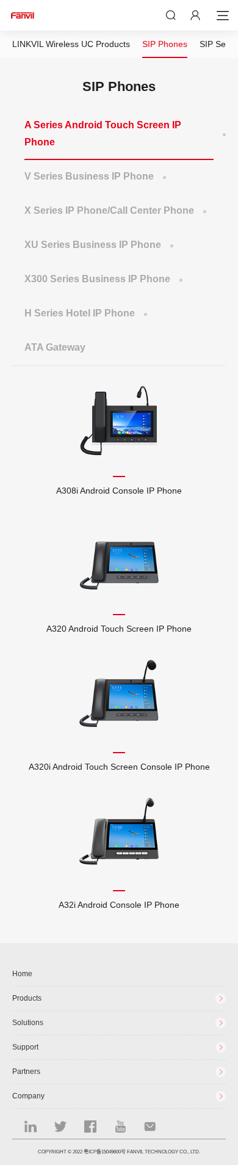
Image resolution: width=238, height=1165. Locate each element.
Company (28, 1096)
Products (26, 998)
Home (22, 974)
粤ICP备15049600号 (105, 1152)
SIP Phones (164, 44)
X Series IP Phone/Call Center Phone (109, 210)
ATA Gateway (54, 347)
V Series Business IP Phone (89, 176)
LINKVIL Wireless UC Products (71, 44)
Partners (26, 1071)
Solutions (27, 1022)
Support (25, 1047)
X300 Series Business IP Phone (97, 279)
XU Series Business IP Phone (92, 244)
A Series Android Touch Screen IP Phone (102, 133)
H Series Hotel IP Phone (79, 313)
